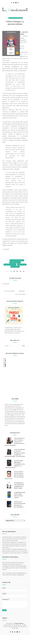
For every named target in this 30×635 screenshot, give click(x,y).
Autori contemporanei (15, 18)
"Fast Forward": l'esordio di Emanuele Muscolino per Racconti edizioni (19, 504)
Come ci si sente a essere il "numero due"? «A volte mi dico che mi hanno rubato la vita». (14, 475)
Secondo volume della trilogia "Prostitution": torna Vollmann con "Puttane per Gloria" (15, 464)
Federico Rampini (15, 262)
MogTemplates (19, 623)
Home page (22, 291)
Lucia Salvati (15, 266)
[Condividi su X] (14, 271)
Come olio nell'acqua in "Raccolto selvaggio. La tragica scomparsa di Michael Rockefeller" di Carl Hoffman (15, 453)
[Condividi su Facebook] (11, 271)
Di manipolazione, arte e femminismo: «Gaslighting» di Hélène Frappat (19, 485)
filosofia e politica (10, 264)
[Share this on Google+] (17, 271)
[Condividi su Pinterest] (20, 271)
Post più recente (10, 291)
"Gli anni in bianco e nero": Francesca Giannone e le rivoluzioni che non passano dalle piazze (15, 442)
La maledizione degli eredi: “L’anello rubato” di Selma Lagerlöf (19, 495)
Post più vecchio (20, 294)
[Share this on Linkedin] (23, 271)
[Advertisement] (15, 382)
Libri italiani (21, 264)
